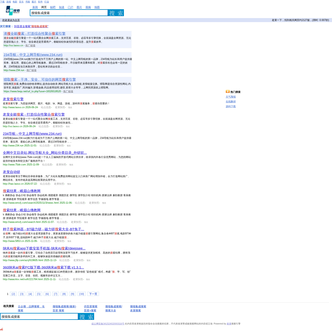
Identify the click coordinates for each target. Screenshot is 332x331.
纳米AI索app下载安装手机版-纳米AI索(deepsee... (44, 248)
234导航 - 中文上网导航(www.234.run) (33, 55)
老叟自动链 (11, 172)
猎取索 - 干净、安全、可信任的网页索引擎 (40, 79)
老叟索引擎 (13, 99)
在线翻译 (231, 101)
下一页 (93, 294)
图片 (79, 7)
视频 (88, 7)
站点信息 (46, 107)
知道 (61, 7)
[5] (38, 294)
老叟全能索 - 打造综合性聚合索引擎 (34, 114)
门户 (70, 7)
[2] (13, 294)
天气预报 (231, 96)
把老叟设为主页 (11, 20)
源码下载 (231, 106)
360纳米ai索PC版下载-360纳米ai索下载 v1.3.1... (43, 267)
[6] (47, 294)
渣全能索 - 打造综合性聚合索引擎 (35, 34)
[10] (81, 294)
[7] (55, 294)
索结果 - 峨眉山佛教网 (22, 191)
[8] (64, 294)
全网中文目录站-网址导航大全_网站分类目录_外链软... (45, 153)
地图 (97, 7)
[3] (21, 294)
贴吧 (53, 7)
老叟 (229, 323)
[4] (30, 294)
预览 (70, 107)
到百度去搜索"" (31, 26)
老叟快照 (59, 107)
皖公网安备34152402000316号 (108, 323)
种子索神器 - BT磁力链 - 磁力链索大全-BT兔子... (43, 229)
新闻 (35, 7)
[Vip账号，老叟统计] (1, 329)
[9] (72, 294)
